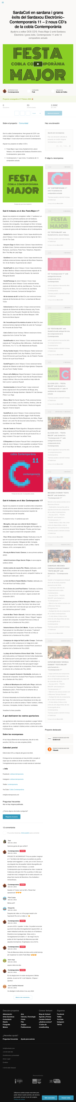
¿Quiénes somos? (45, 1022)
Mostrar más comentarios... (23, 997)
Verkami (38, 3)
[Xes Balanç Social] (38, 1081)
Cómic (23, 1019)
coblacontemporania (16, 774)
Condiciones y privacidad (11, 1055)
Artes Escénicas (8, 1017)
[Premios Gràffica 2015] (20, 1081)
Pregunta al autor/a (12, 817)
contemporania (13, 784)
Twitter (59, 1017)
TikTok (59, 1024)
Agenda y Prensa (45, 1017)
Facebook (60, 1014)
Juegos (23, 1024)
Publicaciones (26, 1027)
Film (22, 1022)
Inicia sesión (25, 833)
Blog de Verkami (44, 1014)
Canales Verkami (45, 1019)
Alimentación (7, 1014)
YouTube (60, 1019)
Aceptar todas (66, 1098)
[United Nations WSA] (56, 1081)
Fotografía (6, 1024)
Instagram (60, 1022)
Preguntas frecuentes (10, 1039)
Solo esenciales (50, 1098)
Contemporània (13, 92)
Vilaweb (55, 750)
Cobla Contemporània (16, 789)
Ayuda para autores (28, 1039)
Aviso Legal (6, 1059)
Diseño (5, 1022)
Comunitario (7, 1019)
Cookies (5, 1062)
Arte (22, 1014)
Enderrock (56, 739)
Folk (33, 92)
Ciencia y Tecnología (28, 1017)
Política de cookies (19, 1099)
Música (5, 1027)
